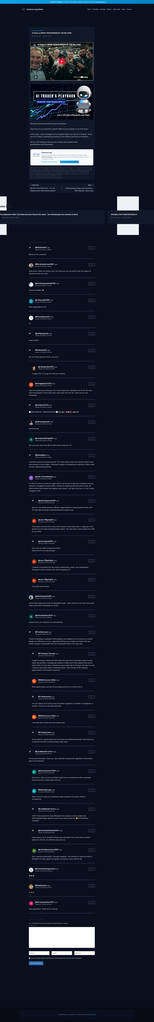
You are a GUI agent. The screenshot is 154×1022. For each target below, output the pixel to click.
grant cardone (42, 172)
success (34, 176)
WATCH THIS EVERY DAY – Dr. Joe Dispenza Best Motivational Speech (42, 188)
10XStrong (67, 169)
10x (32, 169)
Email (54, 953)
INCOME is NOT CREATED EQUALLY (124, 214)
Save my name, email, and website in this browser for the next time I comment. (56, 958)
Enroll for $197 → (100, 2)
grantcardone (54, 172)
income (62, 172)
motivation (78, 172)
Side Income (116, 9)
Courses (129, 9)
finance (33, 172)
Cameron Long (37, 36)
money (70, 172)
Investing (102, 9)
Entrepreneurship (37, 30)
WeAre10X (49, 176)
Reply (91, 248)
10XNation (58, 169)
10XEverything (40, 169)
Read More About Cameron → (50, 162)
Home (89, 9)
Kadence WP (92, 1014)
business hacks (85, 169)
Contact (109, 9)
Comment (33, 925)
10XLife (50, 169)
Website (78, 953)
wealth (41, 176)
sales (86, 172)
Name (32, 953)
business (76, 169)
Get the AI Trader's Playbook (69, 162)
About (123, 9)
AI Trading (95, 9)
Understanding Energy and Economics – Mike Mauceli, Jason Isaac (79, 188)
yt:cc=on (58, 176)
